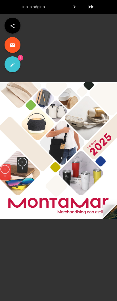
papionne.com (106, 296)
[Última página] (91, 7)
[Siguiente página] (74, 7)
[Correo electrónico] (12, 45)
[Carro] (101, 7)
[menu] (12, 26)
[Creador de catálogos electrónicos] (12, 64)
